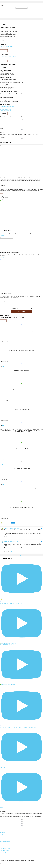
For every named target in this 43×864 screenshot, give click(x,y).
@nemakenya (13, 528)
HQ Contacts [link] (2, 832)
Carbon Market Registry (4, 850)
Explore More (2, 128)
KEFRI (1, 857)
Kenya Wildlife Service (4, 852)
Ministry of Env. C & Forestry (5, 848)
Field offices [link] (2, 834)
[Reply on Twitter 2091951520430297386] (5, 537)
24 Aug (18, 528)
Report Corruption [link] (3, 839)
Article (3, 327)
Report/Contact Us (3, 118)
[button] (21, 2)
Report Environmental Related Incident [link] (7, 836)
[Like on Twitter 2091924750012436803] (9, 551)
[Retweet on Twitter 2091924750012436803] (7, 551)
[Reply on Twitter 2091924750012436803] (5, 551)
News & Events (4, 315)
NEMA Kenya (6, 528)
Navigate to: (13, 306)
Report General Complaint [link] (5, 841)
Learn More (2, 235)
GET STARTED (21, 311)
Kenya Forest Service (4, 854)
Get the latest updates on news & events (12, 317)
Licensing (1, 123)
